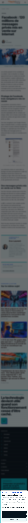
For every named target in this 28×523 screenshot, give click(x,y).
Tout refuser (14, 512)
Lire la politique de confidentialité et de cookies (13, 507)
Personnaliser (14, 519)
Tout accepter (14, 515)
